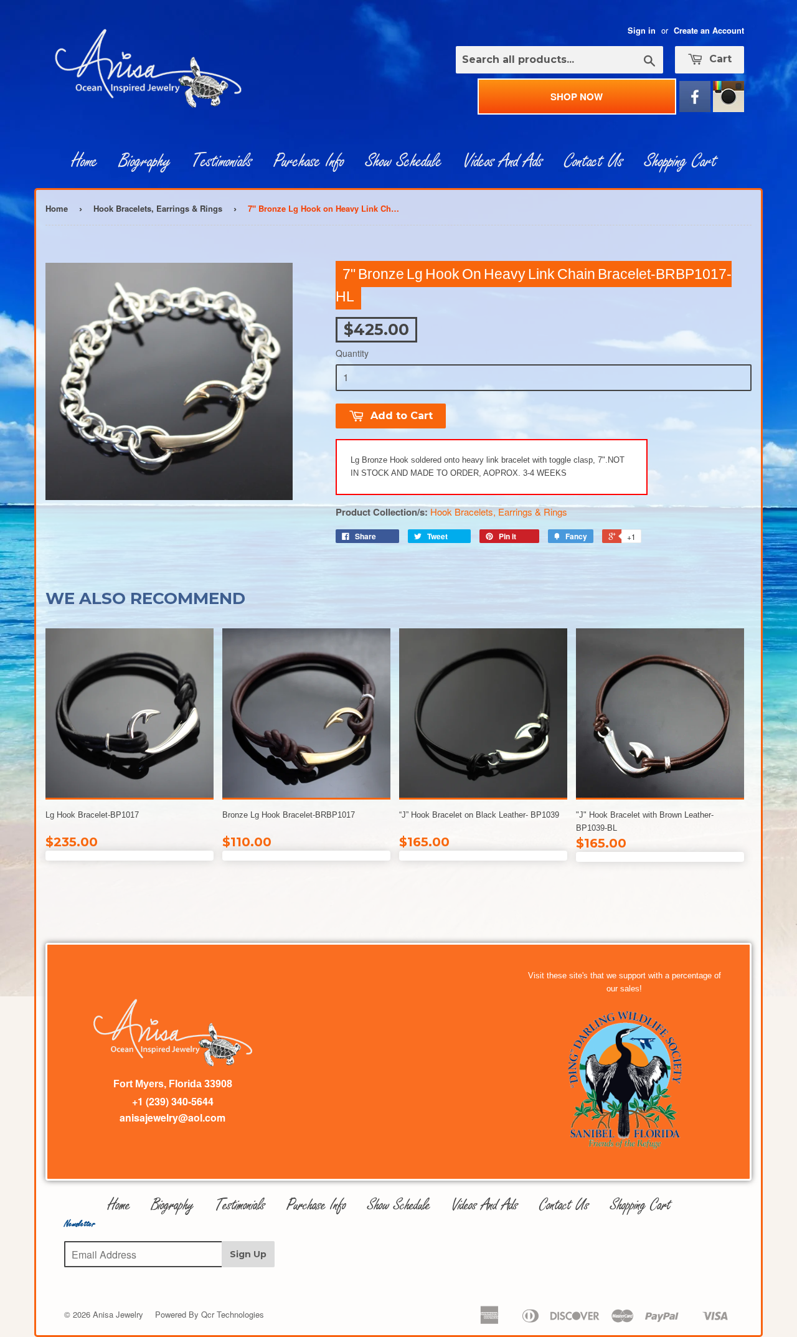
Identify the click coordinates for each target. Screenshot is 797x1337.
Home (85, 161)
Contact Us (593, 161)
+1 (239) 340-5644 (173, 1101)
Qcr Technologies (232, 1314)
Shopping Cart (680, 161)
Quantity (352, 353)
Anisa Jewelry (118, 1314)
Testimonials (222, 161)
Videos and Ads (503, 161)
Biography (145, 161)
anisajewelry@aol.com (172, 1117)
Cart (719, 59)
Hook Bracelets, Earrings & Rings (157, 208)
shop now (576, 96)
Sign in (642, 30)
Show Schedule (403, 161)
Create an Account (709, 30)
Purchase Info (308, 161)
